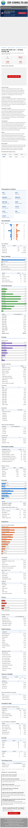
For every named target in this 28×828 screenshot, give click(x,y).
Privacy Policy (20, 825)
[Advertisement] (14, 31)
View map (22, 156)
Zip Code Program (8, 825)
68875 (4, 156)
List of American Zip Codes (6, 7)
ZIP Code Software (8, 819)
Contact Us (15, 825)
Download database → (14, 813)
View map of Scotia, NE (14, 76)
